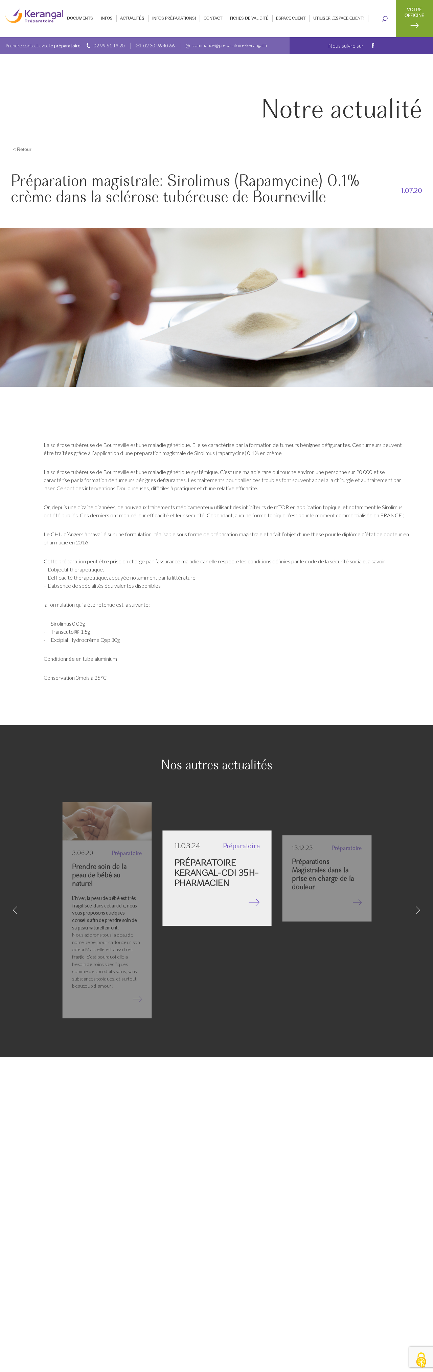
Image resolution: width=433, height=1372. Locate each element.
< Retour (22, 149)
